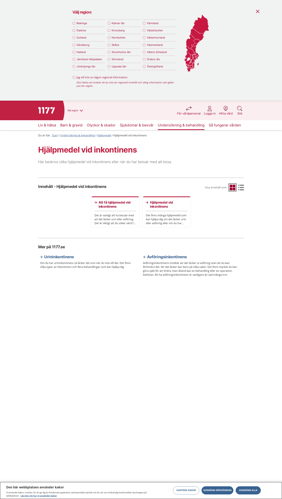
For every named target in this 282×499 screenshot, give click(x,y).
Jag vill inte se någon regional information (102, 77)
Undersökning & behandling (77, 135)
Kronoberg (118, 30)
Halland (81, 52)
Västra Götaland (157, 52)
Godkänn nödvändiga (217, 490)
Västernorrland (156, 37)
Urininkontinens (59, 256)
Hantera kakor (186, 490)
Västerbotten (155, 30)
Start (55, 135)
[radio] (232, 187)
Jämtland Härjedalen (89, 59)
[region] (141, 490)
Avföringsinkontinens (167, 256)
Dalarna (81, 30)
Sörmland (117, 59)
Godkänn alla (248, 490)
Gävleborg (83, 44)
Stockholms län (121, 52)
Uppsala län (119, 66)
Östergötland (155, 66)
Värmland (152, 23)
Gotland (81, 37)
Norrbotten (118, 37)
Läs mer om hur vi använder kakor (39, 495)
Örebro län (153, 59)
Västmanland (155, 44)
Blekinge (82, 23)
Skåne (115, 44)
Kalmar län (118, 23)
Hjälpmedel (104, 135)
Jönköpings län (86, 66)
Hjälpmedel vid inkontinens (130, 135)
